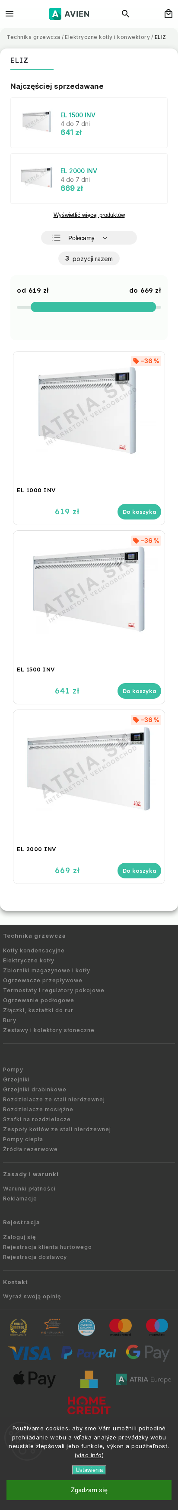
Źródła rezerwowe (30, 1149)
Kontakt (15, 1282)
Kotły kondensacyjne (34, 950)
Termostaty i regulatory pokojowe (54, 990)
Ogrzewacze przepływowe (43, 980)
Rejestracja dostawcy (35, 1257)
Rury (9, 1020)
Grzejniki (16, 1079)
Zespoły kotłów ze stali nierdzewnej (57, 1129)
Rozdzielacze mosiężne (38, 1109)
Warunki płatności (29, 1188)
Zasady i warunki (31, 1174)
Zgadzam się (89, 1490)
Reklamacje (20, 1198)
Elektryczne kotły (28, 960)
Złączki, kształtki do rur (38, 1010)
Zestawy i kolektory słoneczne (49, 1030)
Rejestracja (21, 1222)
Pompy (13, 1069)
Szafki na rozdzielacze (37, 1119)
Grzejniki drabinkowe (35, 1089)
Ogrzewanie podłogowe (38, 1000)
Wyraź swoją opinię (32, 1296)
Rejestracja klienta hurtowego (47, 1247)
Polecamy (81, 238)
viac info (89, 1455)
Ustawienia (89, 1470)
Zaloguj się (19, 1237)
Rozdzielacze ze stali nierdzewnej (54, 1099)
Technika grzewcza (34, 935)
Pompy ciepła (23, 1139)
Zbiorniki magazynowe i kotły (46, 970)
